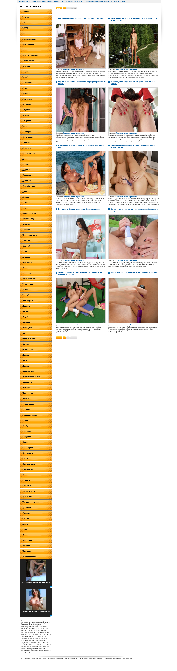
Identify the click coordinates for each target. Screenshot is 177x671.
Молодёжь (26, 295)
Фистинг (26, 518)
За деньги (26, 208)
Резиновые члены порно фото (73, 69)
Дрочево (25, 192)
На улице (26, 322)
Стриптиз (26, 480)
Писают (25, 355)
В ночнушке (27, 99)
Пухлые (25, 399)
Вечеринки (26, 121)
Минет (25, 290)
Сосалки (25, 459)
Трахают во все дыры (31, 502)
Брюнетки (26, 50)
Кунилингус (27, 257)
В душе (25, 72)
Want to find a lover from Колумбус (36, 611)
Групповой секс (28, 153)
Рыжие (25, 420)
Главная (25, 12)
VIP (24, 23)
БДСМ (25, 28)
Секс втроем (27, 453)
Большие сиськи (29, 39)
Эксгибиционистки (30, 557)
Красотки (26, 241)
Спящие (25, 475)
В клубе (25, 77)
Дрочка (25, 197)
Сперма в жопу (28, 464)
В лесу (25, 88)
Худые (24, 529)
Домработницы (28, 186)
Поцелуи (26, 388)
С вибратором (28, 426)
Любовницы (27, 262)
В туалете (26, 110)
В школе (25, 115)
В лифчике (26, 93)
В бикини (26, 66)
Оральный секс (28, 339)
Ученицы (26, 513)
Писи (24, 360)
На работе (26, 317)
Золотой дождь (28, 219)
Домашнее (26, 181)
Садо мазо (26, 431)
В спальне (26, 104)
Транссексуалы (28, 491)
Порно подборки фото (31, 377)
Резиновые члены (29, 415)
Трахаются (26, 508)
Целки (25, 535)
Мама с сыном (28, 284)
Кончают (26, 230)
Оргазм (25, 344)
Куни (24, 251)
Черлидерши (27, 540)
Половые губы (28, 371)
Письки (25, 366)
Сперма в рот (28, 469)
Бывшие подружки (30, 55)
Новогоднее (27, 328)
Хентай (25, 524)
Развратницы (28, 404)
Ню (23, 333)
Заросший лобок (29, 213)
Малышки (26, 273)
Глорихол (26, 142)
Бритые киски (28, 44)
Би (23, 34)
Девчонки (26, 164)
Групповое (26, 148)
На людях (26, 311)
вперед (73, 8)
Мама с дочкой (28, 279)
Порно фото (27, 382)
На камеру (26, 306)
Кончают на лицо (29, 235)
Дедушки (26, 170)
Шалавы (26, 546)
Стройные (26, 486)
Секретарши (27, 448)
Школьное (26, 551)
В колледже (27, 83)
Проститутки (27, 393)
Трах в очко (27, 497)
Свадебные (26, 437)
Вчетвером (26, 132)
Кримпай (26, 246)
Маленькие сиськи (30, 268)
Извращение (27, 224)
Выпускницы (27, 137)
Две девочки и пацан (31, 159)
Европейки (26, 202)
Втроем (25, 126)
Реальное (26, 409)
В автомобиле (28, 61)
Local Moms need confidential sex (36, 582)
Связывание (27, 442)
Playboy (25, 17)
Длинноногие (27, 175)
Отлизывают (27, 350)
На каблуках (27, 301)
